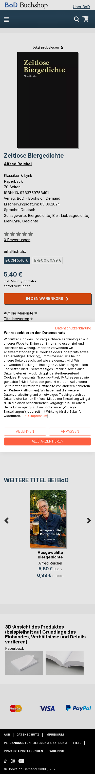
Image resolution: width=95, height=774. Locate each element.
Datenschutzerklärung (73, 328)
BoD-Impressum (35, 416)
